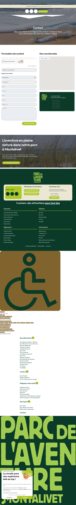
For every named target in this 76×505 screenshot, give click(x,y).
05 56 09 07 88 (47, 6)
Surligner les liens (5, 325)
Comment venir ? (43, 233)
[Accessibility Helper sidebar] (30, 281)
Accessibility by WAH (5, 333)
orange (23, 322)
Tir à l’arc (41, 219)
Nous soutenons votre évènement (47, 240)
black (2, 322)
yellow (28, 322)
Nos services (42, 235)
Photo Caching (7, 240)
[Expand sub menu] (33, 338)
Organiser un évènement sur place (30, 396)
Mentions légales (41, 246)
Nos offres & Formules (26, 407)
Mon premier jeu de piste (9, 235)
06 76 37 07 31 (56, 108)
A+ (3, 315)
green (10, 322)
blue (15, 322)
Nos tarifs (24, 402)
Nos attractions (26, 338)
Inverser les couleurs (6, 329)
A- (1, 315)
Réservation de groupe (44, 242)
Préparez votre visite (27, 383)
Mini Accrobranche (8, 217)
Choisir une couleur (6, 321)
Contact (23, 413)
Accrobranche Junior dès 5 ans (11, 215)
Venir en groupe (24, 394)
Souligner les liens (5, 324)
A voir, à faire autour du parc (28, 379)
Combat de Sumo (8, 219)
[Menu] (0, 504)
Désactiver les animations (7, 330)
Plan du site (48, 246)
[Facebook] (8, 194)
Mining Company (43, 217)
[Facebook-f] (27, 11)
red (18, 322)
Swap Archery (7, 224)
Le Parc (23, 372)
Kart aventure (7, 221)
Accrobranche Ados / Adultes (10, 212)
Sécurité (41, 238)
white (6, 322)
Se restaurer (23, 376)
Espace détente (24, 377)
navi (32, 322)
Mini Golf (41, 215)
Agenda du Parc (24, 387)
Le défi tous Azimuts (8, 233)
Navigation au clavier (6, 316)
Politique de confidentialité (31, 246)
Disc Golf (41, 212)
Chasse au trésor (8, 231)
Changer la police (5, 318)
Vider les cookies (5, 327)
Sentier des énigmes (8, 242)
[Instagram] (31, 11)
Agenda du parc (42, 231)
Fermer (2, 311)
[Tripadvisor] (36, 11)
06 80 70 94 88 (56, 105)
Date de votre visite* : (7, 73)
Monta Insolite (7, 238)
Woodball (41, 221)
